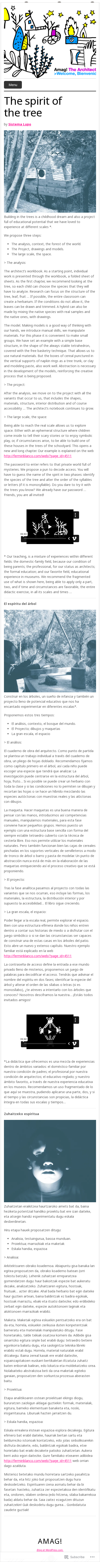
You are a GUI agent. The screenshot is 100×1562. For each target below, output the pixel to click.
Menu (13, 85)
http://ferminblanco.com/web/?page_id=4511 (38, 456)
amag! (50, 1541)
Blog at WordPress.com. (50, 1550)
